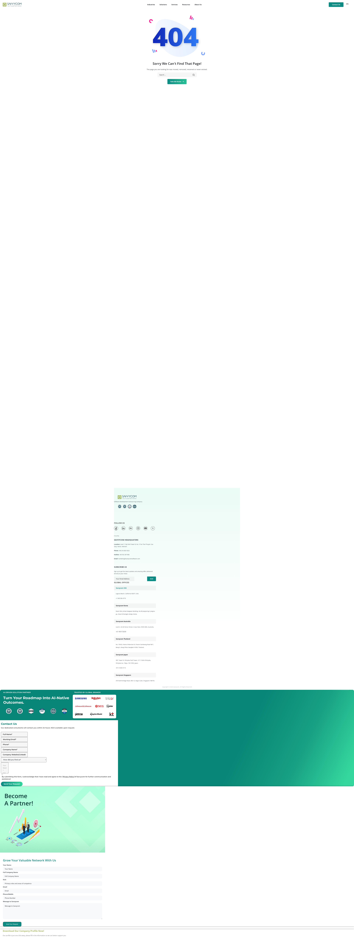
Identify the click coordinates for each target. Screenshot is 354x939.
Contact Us (336, 5)
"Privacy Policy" (68, 777)
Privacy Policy (116, 535)
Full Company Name (10, 872)
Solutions (163, 5)
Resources (186, 5)
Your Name (7, 865)
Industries (151, 5)
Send (151, 579)
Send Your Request (12, 784)
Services (174, 5)
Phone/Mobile (8, 894)
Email (5, 887)
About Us (198, 5)
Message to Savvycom (11, 901)
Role (4, 880)
